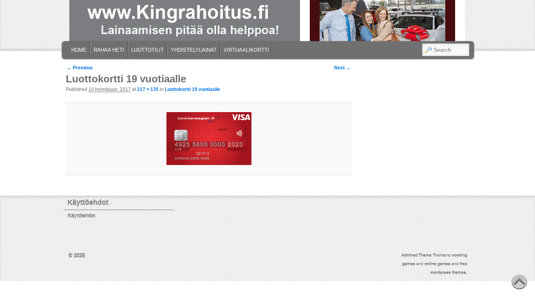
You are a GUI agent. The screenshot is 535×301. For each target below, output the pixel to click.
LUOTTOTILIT (147, 50)
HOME (79, 50)
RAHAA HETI (109, 50)
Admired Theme (416, 255)
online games (437, 264)
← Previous (80, 68)
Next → (342, 68)
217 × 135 (148, 89)
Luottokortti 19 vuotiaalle (192, 89)
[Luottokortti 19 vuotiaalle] (208, 138)
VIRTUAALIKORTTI (246, 50)
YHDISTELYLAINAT (194, 50)
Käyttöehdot (81, 216)
